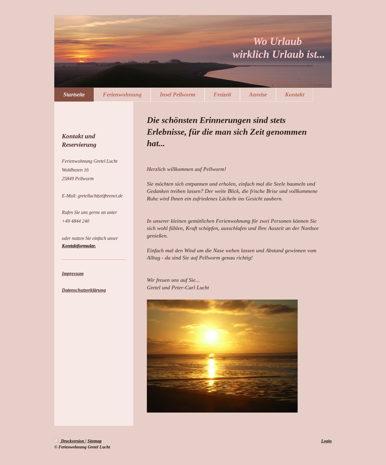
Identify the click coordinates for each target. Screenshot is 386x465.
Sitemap (94, 440)
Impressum (73, 273)
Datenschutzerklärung (84, 290)
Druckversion (72, 440)
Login (326, 440)
